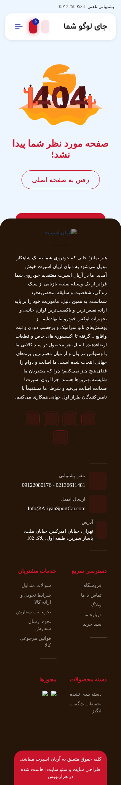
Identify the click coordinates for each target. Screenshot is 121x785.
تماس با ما (91, 595)
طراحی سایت (86, 769)
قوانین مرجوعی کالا (35, 642)
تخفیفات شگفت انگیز (86, 707)
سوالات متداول (36, 585)
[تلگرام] (70, 419)
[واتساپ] (51, 419)
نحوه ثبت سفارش (33, 611)
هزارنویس (58, 776)
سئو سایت (57, 769)
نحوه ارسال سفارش (39, 625)
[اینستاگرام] (89, 419)
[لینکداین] (60, 438)
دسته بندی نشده (86, 694)
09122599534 (72, 6)
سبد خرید (92, 624)
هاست (37, 769)
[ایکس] (32, 419)
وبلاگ (96, 604)
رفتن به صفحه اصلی (60, 179)
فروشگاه (93, 585)
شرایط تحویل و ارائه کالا (36, 599)
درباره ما (93, 614)
